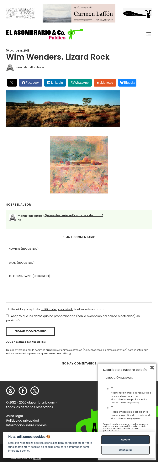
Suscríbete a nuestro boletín (125, 369)
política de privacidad (57, 309)
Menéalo (107, 82)
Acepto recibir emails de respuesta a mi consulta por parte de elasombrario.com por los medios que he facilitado (131, 397)
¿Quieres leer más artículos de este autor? (73, 215)
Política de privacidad (22, 420)
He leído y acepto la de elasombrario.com (56, 309)
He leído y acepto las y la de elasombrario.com (131, 415)
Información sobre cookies (26, 425)
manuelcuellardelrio (29, 67)
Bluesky (129, 82)
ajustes (37, 458)
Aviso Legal (14, 416)
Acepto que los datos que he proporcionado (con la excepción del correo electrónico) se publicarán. (73, 318)
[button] (44, 34)
